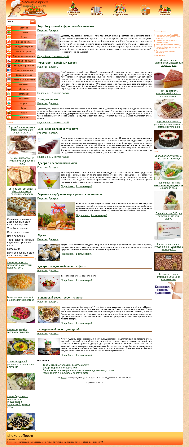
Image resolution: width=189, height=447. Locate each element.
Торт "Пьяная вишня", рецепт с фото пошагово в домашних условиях (168, 124)
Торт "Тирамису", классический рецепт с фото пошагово (168, 93)
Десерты (53, 30)
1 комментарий (60, 56)
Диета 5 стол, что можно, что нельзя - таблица (168, 157)
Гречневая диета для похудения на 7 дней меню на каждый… (168, 247)
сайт (102, 442)
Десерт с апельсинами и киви (57, 163)
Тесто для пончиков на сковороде (168, 45)
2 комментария (60, 157)
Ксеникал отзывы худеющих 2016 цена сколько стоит (168, 277)
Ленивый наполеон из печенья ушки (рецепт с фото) (22, 161)
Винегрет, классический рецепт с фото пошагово (20, 298)
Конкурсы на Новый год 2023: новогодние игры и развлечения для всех (168, 36)
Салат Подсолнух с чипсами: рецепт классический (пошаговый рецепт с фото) (18, 401)
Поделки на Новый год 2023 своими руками (166, 41)
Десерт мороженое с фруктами (60, 367)
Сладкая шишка (48, 99)
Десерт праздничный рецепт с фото (61, 266)
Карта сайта (13, 249)
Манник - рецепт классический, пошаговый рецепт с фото (168, 63)
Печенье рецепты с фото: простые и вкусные (21, 254)
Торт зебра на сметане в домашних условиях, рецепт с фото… (22, 130)
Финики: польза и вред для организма (166, 52)
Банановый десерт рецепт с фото (60, 297)
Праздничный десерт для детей (59, 329)
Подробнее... (44, 56)
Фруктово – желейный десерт (57, 62)
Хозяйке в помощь (17, 228)
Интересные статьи (18, 232)
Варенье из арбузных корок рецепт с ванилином (70, 194)
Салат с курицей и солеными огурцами (18, 330)
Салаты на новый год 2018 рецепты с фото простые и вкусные (19, 222)
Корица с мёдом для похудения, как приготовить (168, 48)
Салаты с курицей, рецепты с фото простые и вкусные (20, 364)
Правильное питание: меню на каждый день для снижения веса (168, 185)
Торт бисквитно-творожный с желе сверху (66, 365)
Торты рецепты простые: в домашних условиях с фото (21, 242)
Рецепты (42, 30)
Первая (63, 378)
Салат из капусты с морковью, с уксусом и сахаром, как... (19, 265)
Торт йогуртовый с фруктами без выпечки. (66, 26)
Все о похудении (16, 236)
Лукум (42, 235)
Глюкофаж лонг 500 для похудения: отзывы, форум (169, 216)
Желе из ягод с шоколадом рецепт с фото (65, 373)
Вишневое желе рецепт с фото (58, 128)
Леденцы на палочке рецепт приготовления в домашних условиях (79, 370)
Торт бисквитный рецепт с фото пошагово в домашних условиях (22, 191)
